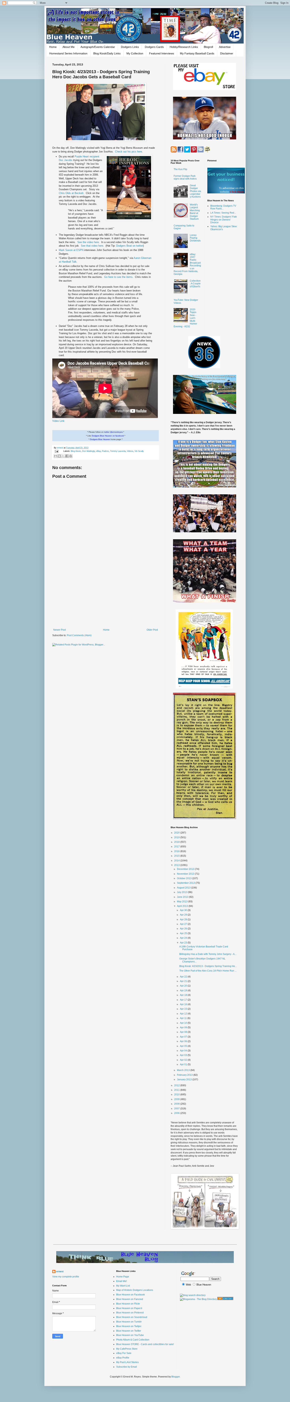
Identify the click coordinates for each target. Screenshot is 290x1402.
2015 (177, 855)
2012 (177, 1085)
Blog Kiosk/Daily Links (107, 53)
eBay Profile (122, 1357)
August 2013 (184, 887)
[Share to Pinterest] (71, 456)
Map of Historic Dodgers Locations (134, 1290)
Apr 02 (184, 1060)
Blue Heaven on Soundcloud (131, 1317)
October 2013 (184, 878)
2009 (177, 1099)
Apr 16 (184, 1004)
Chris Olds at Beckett (71, 193)
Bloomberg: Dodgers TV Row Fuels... (223, 207)
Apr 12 (184, 1013)
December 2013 (186, 869)
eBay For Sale (123, 1353)
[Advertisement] (105, 595)
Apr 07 (184, 1036)
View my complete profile (65, 1276)
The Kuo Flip (180, 169)
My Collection (134, 53)
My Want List (123, 1285)
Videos (130, 451)
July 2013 (182, 892)
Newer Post (59, 629)
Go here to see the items (118, 276)
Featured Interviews (161, 53)
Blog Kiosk (76, 451)
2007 (177, 1108)
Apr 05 (184, 1046)
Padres (105, 451)
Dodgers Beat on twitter (129, 245)
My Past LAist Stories (127, 1362)
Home (53, 46)
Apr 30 (184, 910)
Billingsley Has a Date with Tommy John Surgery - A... (207, 954)
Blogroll (208, 46)
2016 (177, 851)
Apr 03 (184, 1055)
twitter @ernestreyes (113, 432)
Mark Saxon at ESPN (71, 250)
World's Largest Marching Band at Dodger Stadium (195, 211)
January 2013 (184, 1079)
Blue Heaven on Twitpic (128, 1326)
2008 (177, 1103)
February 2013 (185, 1075)
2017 (177, 846)
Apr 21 (184, 981)
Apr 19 (184, 990)
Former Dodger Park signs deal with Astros (185, 177)
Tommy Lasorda (118, 451)
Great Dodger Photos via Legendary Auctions (195, 191)
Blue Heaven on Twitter (128, 1330)
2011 (177, 1090)
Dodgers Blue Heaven (100, 439)
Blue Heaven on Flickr (128, 1303)
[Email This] (56, 456)
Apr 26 (184, 928)
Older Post (152, 629)
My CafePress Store (127, 1348)
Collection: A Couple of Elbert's (195, 283)
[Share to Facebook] (67, 456)
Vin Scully (139, 451)
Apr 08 (184, 1032)
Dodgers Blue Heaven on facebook (108, 436)
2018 (177, 842)
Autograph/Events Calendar (97, 46)
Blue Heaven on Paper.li (129, 1308)
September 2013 (186, 883)
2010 (177, 1094)
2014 (177, 860)
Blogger (175, 1376)
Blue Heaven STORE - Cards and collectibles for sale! (145, 1344)
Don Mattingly (88, 451)
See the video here (88, 242)
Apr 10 (184, 1023)
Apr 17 (184, 999)
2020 (177, 832)
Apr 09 (184, 1027)
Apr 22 (184, 976)
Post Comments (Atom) (79, 635)
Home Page (122, 1276)
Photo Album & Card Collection (132, 1339)
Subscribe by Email (126, 1366)
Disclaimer (226, 53)
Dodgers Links (130, 46)
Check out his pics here (128, 151)
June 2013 (183, 897)
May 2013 (182, 901)
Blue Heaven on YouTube (130, 1335)
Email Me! (121, 1281)
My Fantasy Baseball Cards (197, 53)
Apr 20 (184, 985)
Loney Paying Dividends (195, 238)
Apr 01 (184, 1064)
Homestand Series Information (68, 53)
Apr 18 (184, 995)
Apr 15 (184, 1009)
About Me (69, 46)
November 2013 (186, 873)
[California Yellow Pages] (225, 1299)
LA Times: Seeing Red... (223, 212)
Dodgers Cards (154, 46)
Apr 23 (184, 942)
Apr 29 (184, 914)
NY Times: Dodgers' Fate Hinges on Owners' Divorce (223, 219)
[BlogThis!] (59, 456)
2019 (177, 837)
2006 (177, 1113)
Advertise (225, 46)
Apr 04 (184, 1050)
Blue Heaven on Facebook (130, 1294)
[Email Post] (56, 451)
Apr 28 (184, 919)
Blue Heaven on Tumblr (129, 1321)
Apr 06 (184, 1041)
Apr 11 (183, 1018)
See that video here (92, 245)
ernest (60, 448)
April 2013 (183, 906)
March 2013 (183, 1070)
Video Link (58, 420)
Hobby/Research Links (184, 46)
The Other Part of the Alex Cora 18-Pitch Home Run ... (208, 970)
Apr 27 (184, 924)
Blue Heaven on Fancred (129, 1299)
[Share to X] (63, 456)
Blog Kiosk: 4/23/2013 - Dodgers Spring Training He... (208, 966)
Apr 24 (184, 938)
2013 (177, 865)
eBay (98, 451)
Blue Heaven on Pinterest (130, 1312)
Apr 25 (184, 933)
